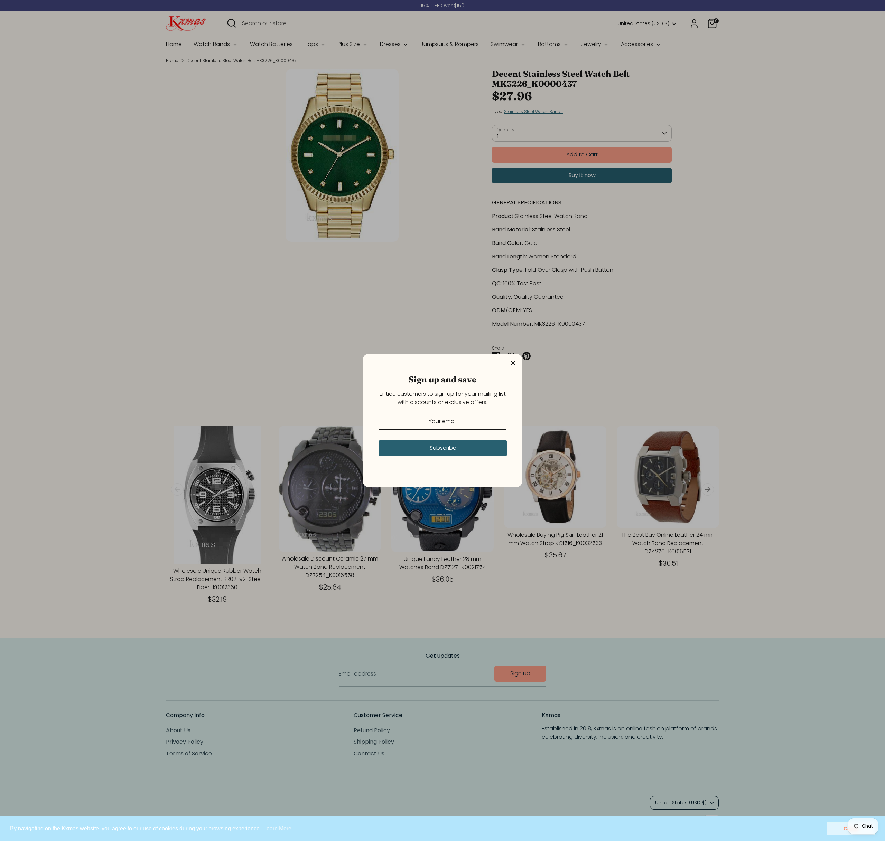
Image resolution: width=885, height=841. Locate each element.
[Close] (513, 363)
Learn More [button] (277, 828)
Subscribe (443, 448)
